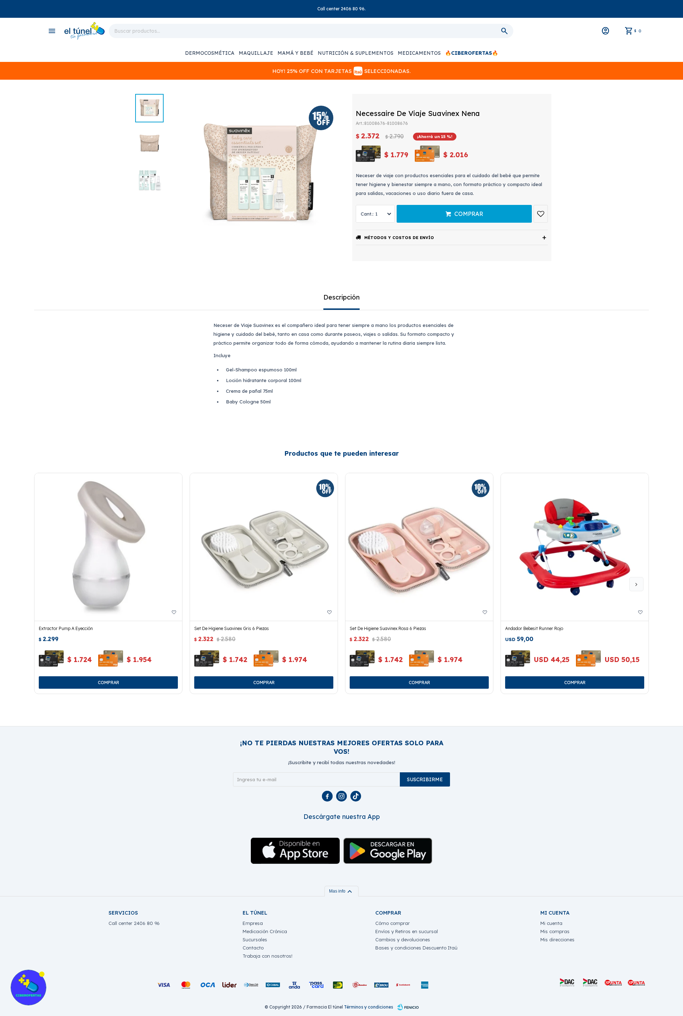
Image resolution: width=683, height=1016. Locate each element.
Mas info (341, 891)
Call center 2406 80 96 (134, 923)
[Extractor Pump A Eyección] (108, 547)
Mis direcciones (557, 939)
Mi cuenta (551, 923)
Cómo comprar (392, 923)
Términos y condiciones (368, 1007)
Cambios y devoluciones (402, 939)
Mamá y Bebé (295, 53)
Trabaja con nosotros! (267, 956)
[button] (636, 584)
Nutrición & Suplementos (355, 53)
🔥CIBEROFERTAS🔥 (471, 53)
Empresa (253, 923)
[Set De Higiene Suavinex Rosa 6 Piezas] (419, 547)
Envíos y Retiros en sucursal (406, 931)
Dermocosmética (209, 53)
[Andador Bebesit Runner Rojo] (574, 547)
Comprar (468, 213)
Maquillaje (256, 53)
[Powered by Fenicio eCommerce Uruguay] (408, 1007)
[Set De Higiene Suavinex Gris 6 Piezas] (264, 547)
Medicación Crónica (265, 931)
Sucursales (255, 939)
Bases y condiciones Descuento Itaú (416, 948)
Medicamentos (419, 53)
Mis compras (555, 931)
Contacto (253, 948)
